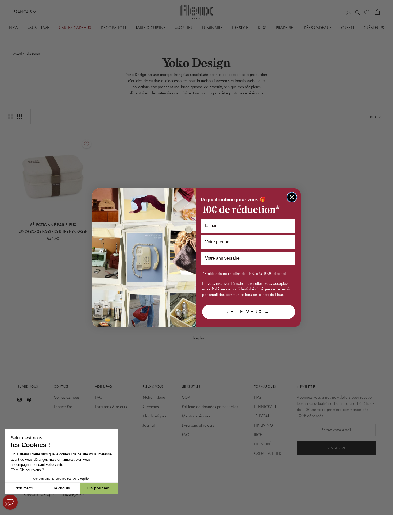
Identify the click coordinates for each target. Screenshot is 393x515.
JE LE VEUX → (248, 311)
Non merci (24, 488)
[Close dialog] (291, 197)
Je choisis (61, 488)
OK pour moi (98, 488)
